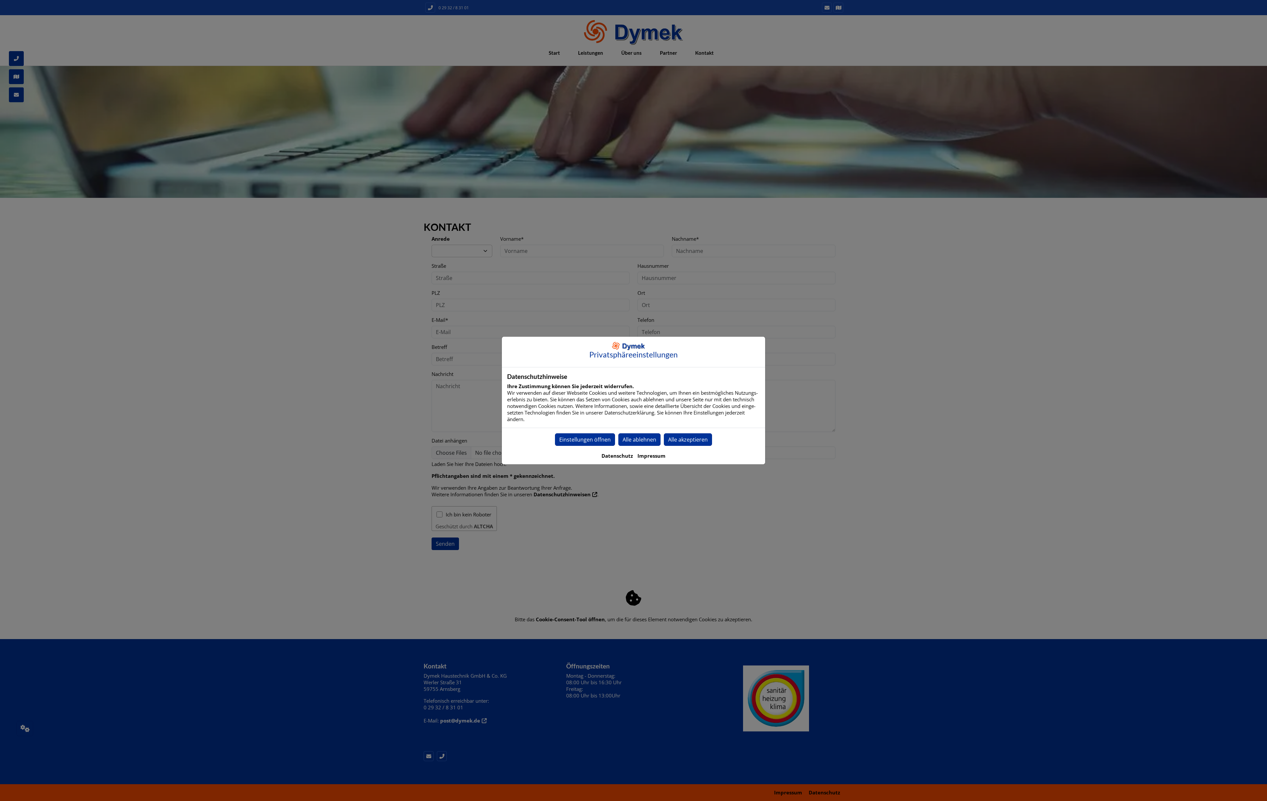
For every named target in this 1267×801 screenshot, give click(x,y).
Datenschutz (617, 455)
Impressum (651, 455)
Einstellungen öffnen (585, 439)
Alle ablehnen (639, 439)
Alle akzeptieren (688, 439)
